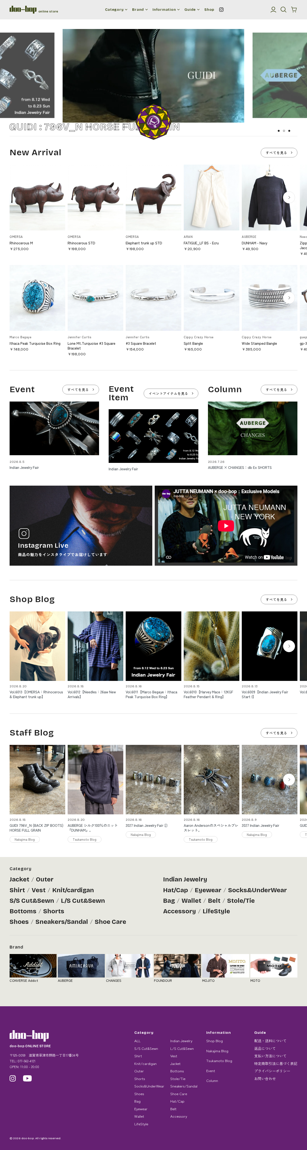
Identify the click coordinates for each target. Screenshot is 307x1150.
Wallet (191, 900)
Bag (169, 900)
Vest (39, 890)
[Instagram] (221, 9)
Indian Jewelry (185, 879)
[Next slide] (289, 197)
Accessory (179, 911)
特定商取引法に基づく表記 (275, 1063)
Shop (209, 10)
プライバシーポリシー (272, 1070)
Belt (214, 900)
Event (210, 1070)
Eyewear (208, 890)
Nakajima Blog (217, 1050)
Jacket (19, 879)
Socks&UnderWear (257, 890)
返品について (265, 1048)
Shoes (19, 922)
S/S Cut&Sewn (32, 900)
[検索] (283, 9)
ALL (137, 1040)
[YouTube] (27, 1078)
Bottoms (23, 911)
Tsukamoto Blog (219, 1060)
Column (212, 1080)
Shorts (53, 911)
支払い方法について (270, 1055)
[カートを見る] (294, 9)
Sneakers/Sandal (61, 922)
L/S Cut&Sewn (83, 900)
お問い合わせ (265, 1078)
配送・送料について (270, 1040)
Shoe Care (110, 922)
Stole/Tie (241, 900)
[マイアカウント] (273, 9)
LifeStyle (216, 911)
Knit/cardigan (73, 890)
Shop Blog (214, 1040)
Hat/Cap (175, 890)
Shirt (17, 890)
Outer (44, 879)
